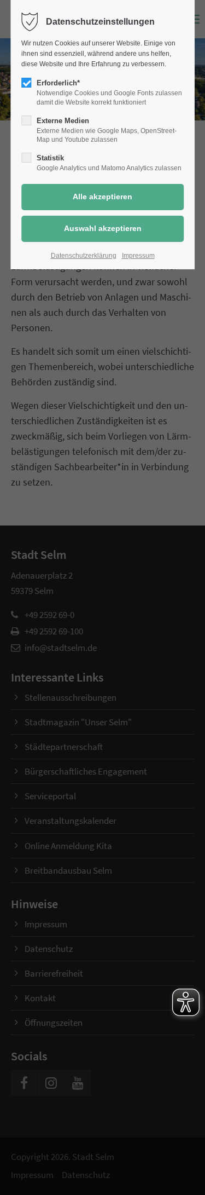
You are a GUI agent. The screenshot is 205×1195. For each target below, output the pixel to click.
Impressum (138, 255)
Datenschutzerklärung (83, 255)
